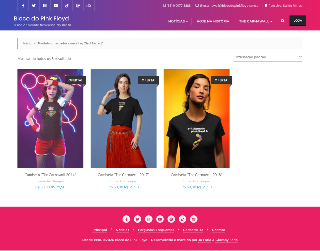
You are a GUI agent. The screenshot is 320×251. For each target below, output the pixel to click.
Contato (218, 230)
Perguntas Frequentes (156, 230)
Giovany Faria (227, 240)
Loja (298, 20)
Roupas (58, 181)
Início (27, 43)
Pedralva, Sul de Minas (285, 5)
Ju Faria (204, 240)
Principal (99, 230)
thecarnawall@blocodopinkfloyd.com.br (229, 5)
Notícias (122, 230)
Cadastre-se (193, 230)
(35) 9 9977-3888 (178, 5)
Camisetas (44, 181)
